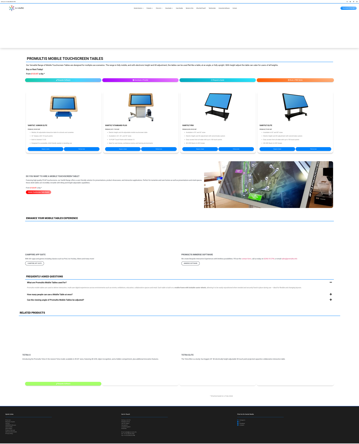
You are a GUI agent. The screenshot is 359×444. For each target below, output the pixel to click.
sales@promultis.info (289, 259)
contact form (246, 259)
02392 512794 (269, 259)
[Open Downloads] (172, 8)
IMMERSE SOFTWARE (190, 263)
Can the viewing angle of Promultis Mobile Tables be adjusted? (55, 300)
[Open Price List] (161, 8)
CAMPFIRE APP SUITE (35, 263)
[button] (218, 80)
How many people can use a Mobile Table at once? (50, 294)
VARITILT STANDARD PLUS (116, 125)
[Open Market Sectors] (143, 8)
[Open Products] (152, 8)
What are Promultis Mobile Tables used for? (47, 282)
